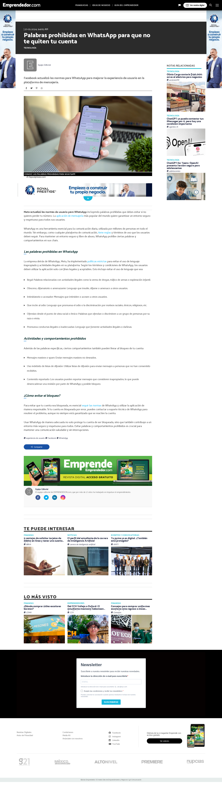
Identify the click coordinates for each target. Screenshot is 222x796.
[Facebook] (26, 88)
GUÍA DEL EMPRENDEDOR (126, 5)
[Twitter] (31, 88)
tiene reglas (104, 232)
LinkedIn (115, 740)
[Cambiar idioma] (179, 5)
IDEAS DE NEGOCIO (101, 5)
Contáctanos (68, 732)
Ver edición (164, 741)
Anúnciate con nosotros (73, 739)
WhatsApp (63, 438)
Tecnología (30, 48)
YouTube (116, 744)
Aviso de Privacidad (25, 735)
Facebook (51, 438)
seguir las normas (91, 405)
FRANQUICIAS (81, 5)
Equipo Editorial (44, 65)
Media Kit (66, 735)
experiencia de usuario (35, 438)
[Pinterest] (36, 88)
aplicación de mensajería (69, 215)
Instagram (116, 736)
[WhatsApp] (41, 88)
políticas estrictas (97, 261)
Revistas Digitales (24, 732)
